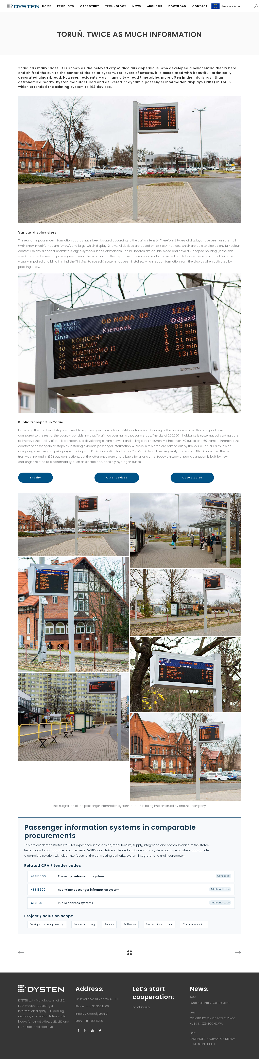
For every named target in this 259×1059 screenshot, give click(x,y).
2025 (192, 1012)
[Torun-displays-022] (73, 614)
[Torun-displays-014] (185, 674)
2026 (192, 997)
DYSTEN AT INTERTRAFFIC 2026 (209, 1003)
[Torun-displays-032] (185, 757)
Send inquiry (141, 1007)
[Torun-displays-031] (73, 524)
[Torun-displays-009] (73, 717)
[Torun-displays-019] (185, 602)
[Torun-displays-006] (185, 530)
